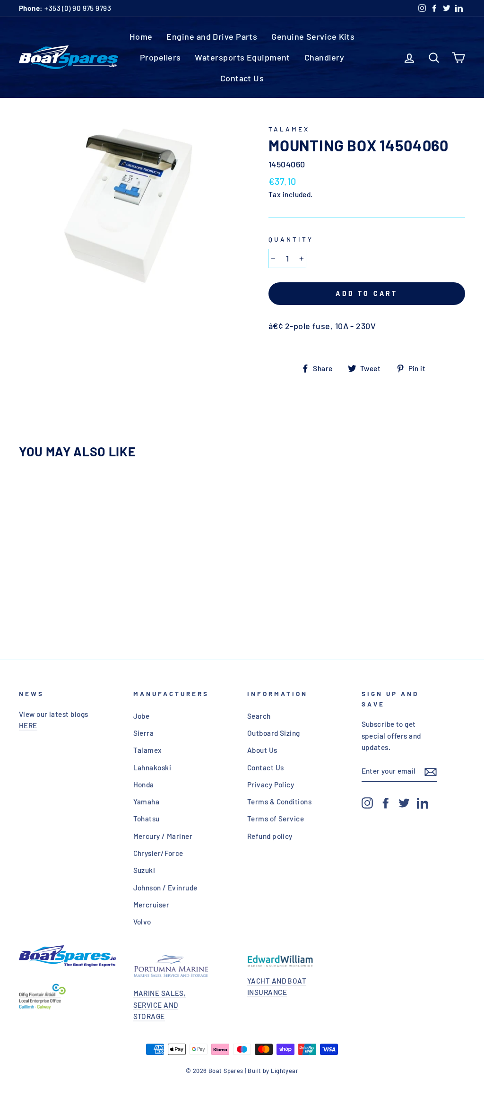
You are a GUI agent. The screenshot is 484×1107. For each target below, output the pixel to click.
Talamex (289, 129)
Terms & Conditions (279, 801)
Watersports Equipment (242, 57)
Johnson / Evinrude (165, 887)
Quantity (290, 239)
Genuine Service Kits (312, 36)
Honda (143, 784)
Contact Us (242, 78)
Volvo (142, 921)
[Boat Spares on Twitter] (404, 802)
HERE (28, 725)
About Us (262, 750)
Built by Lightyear (273, 1070)
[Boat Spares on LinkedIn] (422, 802)
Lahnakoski (152, 767)
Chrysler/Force (158, 853)
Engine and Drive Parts (211, 36)
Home (141, 36)
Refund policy (270, 836)
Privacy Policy (270, 784)
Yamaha (146, 801)
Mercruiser (151, 904)
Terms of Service (275, 818)
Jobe (141, 716)
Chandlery (324, 57)
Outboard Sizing (273, 733)
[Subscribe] (430, 771)
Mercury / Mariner (163, 836)
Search (259, 716)
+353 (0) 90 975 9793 (65, 8)
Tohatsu (146, 818)
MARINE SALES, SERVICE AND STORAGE (159, 1004)
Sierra (143, 733)
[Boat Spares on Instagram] (367, 802)
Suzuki (144, 870)
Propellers (160, 57)
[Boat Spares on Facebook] (385, 802)
